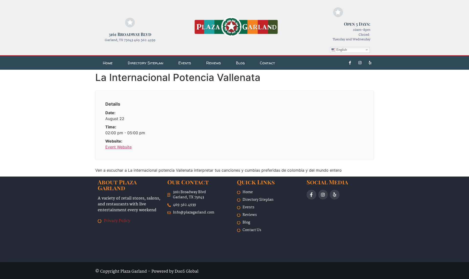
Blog (240, 63)
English (341, 49)
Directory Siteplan (145, 63)
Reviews (213, 63)
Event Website (118, 147)
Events (184, 63)
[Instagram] (360, 63)
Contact (267, 63)
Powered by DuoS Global (174, 271)
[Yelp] (370, 63)
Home (108, 63)
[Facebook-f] (350, 63)
